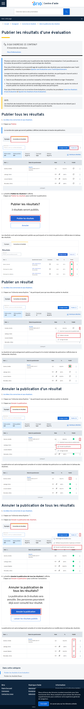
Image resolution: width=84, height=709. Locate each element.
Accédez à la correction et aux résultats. (18, 120)
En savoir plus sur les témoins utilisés (63, 704)
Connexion (5, 691)
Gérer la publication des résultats (49, 24)
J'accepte (43, 704)
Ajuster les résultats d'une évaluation (32, 92)
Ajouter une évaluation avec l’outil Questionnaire (49, 69)
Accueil (6, 24)
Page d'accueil (7, 688)
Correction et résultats (29, 24)
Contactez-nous (7, 694)
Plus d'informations (14, 52)
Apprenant (32, 688)
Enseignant (15, 24)
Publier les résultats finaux (13, 676)
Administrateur (34, 694)
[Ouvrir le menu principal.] (3, 3)
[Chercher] (66, 11)
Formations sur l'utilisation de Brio (68, 688)
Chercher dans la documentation (27, 12)
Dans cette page (7, 19)
